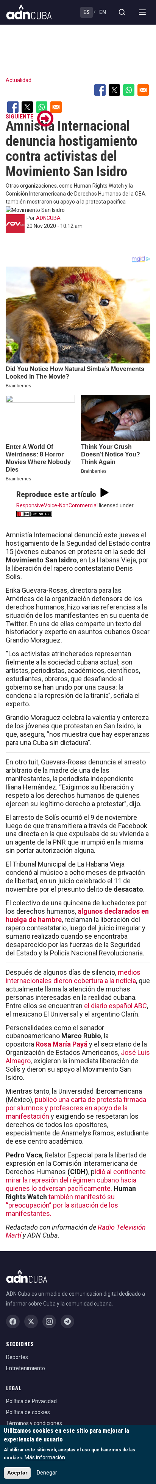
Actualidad (18, 80)
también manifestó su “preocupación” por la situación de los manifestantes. (62, 1205)
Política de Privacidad (31, 1401)
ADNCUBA (48, 218)
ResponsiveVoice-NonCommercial (57, 505)
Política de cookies (28, 1412)
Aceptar (17, 1473)
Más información (45, 1457)
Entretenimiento (25, 1368)
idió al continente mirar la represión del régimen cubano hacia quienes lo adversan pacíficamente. (76, 1180)
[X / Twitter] (31, 1321)
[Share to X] (114, 90)
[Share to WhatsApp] (128, 90)
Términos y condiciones (34, 1423)
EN (102, 12)
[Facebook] (13, 1321)
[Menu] (142, 12)
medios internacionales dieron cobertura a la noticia (73, 976)
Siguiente (19, 117)
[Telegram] (67, 1321)
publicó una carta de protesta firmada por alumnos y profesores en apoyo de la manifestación (76, 1108)
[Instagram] (49, 1321)
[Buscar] (122, 12)
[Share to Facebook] (100, 90)
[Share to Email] (143, 90)
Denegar (47, 1473)
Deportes (17, 1357)
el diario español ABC (115, 1006)
